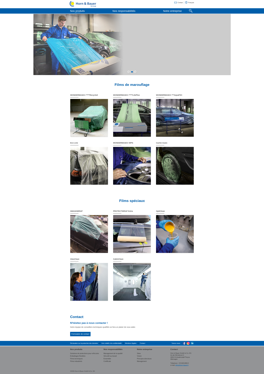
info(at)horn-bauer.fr (182, 365)
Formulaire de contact (80, 334)
